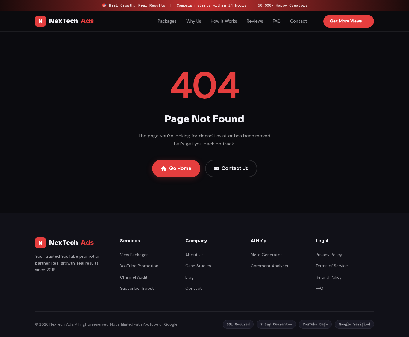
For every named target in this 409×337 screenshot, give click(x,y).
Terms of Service (332, 265)
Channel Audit (134, 277)
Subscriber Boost (137, 288)
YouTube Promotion (139, 265)
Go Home (180, 168)
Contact (298, 21)
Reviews (255, 21)
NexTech (66, 21)
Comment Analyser (270, 265)
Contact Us (235, 168)
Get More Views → (348, 21)
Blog (189, 277)
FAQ (277, 21)
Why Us (193, 21)
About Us (194, 254)
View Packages (134, 254)
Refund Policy (329, 277)
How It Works (224, 21)
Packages (167, 21)
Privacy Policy (329, 254)
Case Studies (198, 265)
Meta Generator (266, 254)
